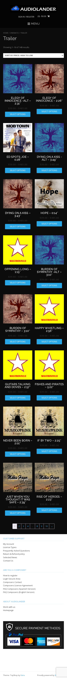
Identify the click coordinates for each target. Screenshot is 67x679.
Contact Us (8, 560)
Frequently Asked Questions (16, 550)
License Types (10, 547)
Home (5, 33)
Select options (18, 114)
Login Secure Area (11, 578)
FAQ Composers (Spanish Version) (19, 588)
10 (46, 526)
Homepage (8, 610)
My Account (8, 544)
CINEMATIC (14, 33)
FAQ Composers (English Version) (18, 592)
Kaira (23, 675)
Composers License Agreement (18, 585)
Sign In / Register (26, 17)
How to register (10, 575)
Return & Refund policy (14, 554)
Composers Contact (12, 582)
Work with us (9, 607)
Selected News (10, 557)
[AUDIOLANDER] (33, 8)
